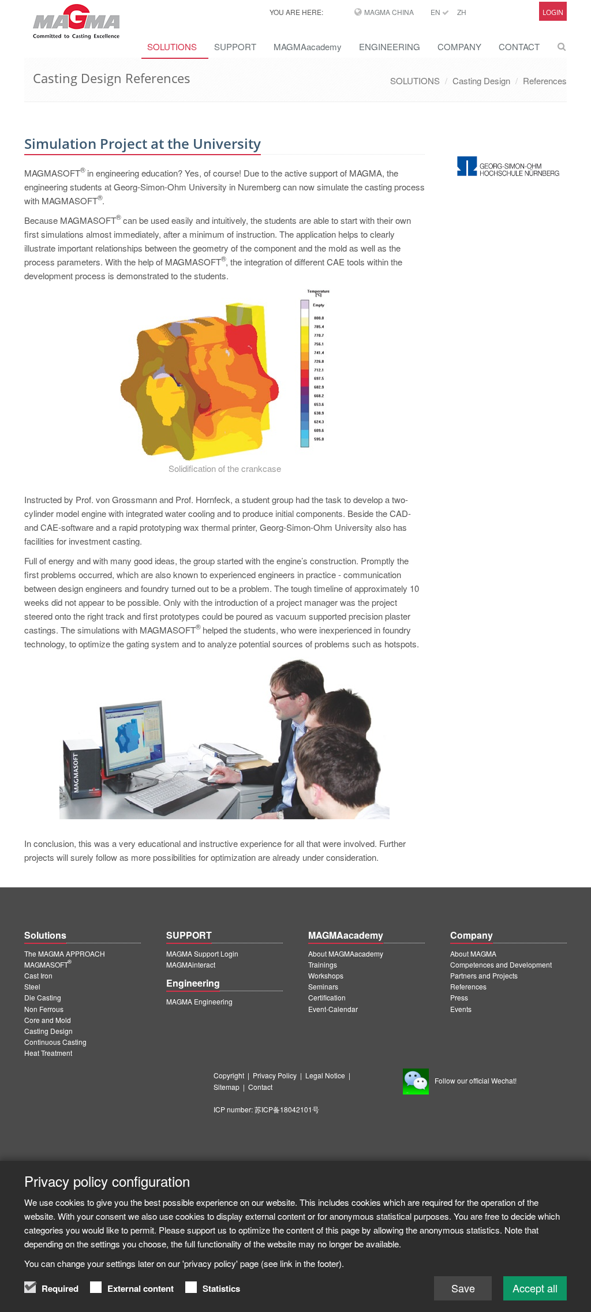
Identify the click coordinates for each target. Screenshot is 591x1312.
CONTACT (519, 46)
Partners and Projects (484, 975)
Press (459, 997)
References (545, 80)
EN (436, 12)
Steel (32, 986)
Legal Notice (325, 1075)
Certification (327, 997)
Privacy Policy (275, 1075)
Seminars (323, 986)
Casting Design (481, 80)
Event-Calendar (333, 1009)
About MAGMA (473, 953)
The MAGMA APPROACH (64, 953)
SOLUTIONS (172, 46)
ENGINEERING (389, 46)
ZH (461, 12)
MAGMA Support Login (202, 953)
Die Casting (42, 997)
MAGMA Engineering (199, 1001)
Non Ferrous (43, 1009)
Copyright (229, 1075)
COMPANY (459, 46)
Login (553, 12)
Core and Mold (47, 1020)
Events (461, 1009)
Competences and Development (501, 964)
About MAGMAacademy (345, 953)
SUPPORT (235, 46)
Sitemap (227, 1087)
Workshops (325, 975)
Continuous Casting (55, 1042)
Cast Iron (38, 975)
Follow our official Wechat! (476, 1080)
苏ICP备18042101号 (287, 1109)
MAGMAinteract (190, 964)
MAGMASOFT (48, 964)
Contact (260, 1087)
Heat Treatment (48, 1053)
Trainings (322, 964)
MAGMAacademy (308, 46)
